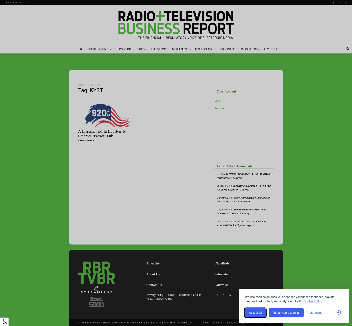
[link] (4, 321)
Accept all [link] (255, 312)
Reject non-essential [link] (286, 312)
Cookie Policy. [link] (313, 301)
